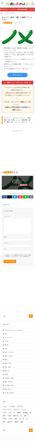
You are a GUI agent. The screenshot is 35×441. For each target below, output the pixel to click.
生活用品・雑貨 (8, 378)
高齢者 (16, 422)
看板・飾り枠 (8, 382)
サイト (5, 249)
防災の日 (10, 422)
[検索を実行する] (31, 316)
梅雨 (25, 415)
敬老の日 (16, 415)
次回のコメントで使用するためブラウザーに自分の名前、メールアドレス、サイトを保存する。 (18, 255)
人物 (5, 348)
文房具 (6, 374)
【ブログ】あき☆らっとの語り (13, 330)
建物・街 (7, 370)
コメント (7, 216)
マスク (5, 412)
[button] (4, 196)
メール (6, 243)
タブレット (16, 409)
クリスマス (20, 406)
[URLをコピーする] (30, 196)
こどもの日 (12, 406)
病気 (16, 418)
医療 (5, 359)
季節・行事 (7, 363)
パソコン (24, 409)
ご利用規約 (24, 107)
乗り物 (6, 345)
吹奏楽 (19, 412)
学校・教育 (7, 367)
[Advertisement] (17, 149)
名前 (5, 237)
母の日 (5, 418)
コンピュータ (8, 337)
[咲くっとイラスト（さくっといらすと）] (17, 4)
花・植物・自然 (8, 385)
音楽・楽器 (7, 389)
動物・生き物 (8, 356)
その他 (6, 341)
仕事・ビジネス (8, 352)
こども (5, 406)
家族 (4, 415)
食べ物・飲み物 (7, 22)
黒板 (22, 422)
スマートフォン (7, 409)
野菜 (17, 172)
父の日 (10, 418)
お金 (5, 333)
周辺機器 (25, 412)
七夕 (10, 412)
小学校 (9, 415)
